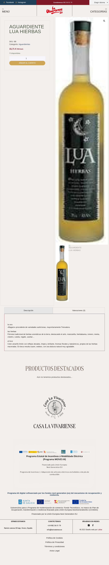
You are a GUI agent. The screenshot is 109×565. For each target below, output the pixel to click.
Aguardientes (24, 44)
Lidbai (100, 530)
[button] (104, 21)
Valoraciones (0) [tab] (78, 310)
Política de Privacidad (54, 542)
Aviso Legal (55, 551)
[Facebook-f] (93, 525)
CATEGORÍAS (98, 11)
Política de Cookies (54, 538)
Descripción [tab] (28, 310)
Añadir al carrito (27, 63)
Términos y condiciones (54, 546)
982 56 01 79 (62, 2)
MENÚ (6, 11)
